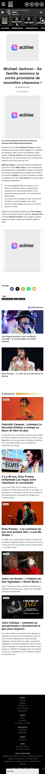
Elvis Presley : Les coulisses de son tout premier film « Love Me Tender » (21, 531)
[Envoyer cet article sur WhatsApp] (28, 290)
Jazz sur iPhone (22, 746)
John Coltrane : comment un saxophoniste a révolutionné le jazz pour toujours (21, 625)
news (16, 299)
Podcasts (22, 730)
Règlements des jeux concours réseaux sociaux (22, 756)
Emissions (22, 705)
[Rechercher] (37, 4)
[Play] (3, 12)
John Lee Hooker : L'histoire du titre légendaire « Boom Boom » (21, 580)
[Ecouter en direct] (32, 4)
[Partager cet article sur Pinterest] (22, 290)
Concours (23, 739)
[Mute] (41, 12)
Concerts (22, 720)
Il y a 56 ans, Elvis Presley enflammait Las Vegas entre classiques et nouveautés (19, 479)
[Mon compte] (42, 4)
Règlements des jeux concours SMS (22, 759)
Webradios (17, 28)
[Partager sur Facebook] (11, 290)
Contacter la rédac (22, 723)
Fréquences (32, 28)
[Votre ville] (27, 4)
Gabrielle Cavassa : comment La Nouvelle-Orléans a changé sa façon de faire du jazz (22, 427)
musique (22, 299)
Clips (22, 718)
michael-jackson (7, 299)
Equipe (22, 703)
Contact (22, 700)
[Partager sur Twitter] (16, 290)
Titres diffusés (22, 708)
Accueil (5, 28)
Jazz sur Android (23, 749)
